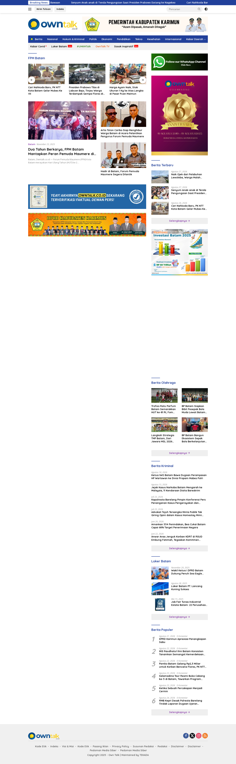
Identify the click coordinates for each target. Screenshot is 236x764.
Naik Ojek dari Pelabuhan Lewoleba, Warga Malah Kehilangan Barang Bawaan (188, 176)
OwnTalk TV (102, 46)
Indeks (60, 9)
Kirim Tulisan (44, 9)
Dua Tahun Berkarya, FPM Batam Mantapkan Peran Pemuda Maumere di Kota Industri (61, 153)
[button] (199, 9)
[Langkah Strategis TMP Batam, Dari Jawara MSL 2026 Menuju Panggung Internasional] (164, 424)
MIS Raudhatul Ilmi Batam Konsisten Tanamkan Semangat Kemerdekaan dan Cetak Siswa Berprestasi (181, 653)
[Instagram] (198, 736)
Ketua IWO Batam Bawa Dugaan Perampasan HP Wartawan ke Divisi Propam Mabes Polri (179, 477)
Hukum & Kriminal (73, 39)
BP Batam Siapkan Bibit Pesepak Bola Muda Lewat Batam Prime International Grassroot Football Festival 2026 (194, 409)
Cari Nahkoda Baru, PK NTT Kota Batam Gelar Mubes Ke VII (198, 2)
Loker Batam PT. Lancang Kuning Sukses (186, 588)
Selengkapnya (178, 220)
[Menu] (30, 9)
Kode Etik (40, 746)
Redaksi (162, 746)
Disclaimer (177, 746)
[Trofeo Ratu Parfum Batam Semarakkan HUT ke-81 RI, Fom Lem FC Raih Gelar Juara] (164, 395)
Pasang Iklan (100, 746)
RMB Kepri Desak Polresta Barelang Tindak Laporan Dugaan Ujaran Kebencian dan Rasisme (180, 702)
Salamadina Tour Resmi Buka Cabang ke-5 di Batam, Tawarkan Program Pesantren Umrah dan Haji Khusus (182, 677)
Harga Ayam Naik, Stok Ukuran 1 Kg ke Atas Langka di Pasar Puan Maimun (126, 90)
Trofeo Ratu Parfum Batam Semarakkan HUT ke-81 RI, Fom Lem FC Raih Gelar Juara (163, 409)
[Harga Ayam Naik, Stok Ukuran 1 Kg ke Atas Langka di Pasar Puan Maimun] (128, 74)
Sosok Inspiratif (123, 46)
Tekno (138, 39)
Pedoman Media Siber (103, 750)
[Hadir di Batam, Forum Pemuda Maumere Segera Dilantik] (123, 155)
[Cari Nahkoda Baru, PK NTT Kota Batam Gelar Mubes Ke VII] (46, 74)
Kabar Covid (37, 46)
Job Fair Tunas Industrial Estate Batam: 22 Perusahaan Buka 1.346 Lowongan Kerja (189, 603)
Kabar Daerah (194, 39)
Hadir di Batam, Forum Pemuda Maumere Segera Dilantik (120, 173)
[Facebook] (186, 736)
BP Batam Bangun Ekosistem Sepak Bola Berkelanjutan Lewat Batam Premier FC (193, 438)
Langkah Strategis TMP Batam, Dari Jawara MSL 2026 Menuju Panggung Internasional (162, 438)
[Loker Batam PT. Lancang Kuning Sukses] (160, 588)
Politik (93, 39)
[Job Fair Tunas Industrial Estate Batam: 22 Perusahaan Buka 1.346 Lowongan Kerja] (160, 604)
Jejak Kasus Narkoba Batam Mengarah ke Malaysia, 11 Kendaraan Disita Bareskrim (176, 489)
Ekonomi (107, 39)
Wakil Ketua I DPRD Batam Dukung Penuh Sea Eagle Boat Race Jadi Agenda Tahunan (187, 572)
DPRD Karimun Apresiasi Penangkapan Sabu (182, 640)
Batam (31, 144)
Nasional (52, 39)
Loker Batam (59, 46)
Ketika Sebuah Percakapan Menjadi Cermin (180, 690)
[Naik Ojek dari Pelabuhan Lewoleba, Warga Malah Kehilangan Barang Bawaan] (160, 176)
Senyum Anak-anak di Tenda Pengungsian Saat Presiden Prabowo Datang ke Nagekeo (99, 2)
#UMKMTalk (84, 46)
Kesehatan (153, 39)
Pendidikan (123, 39)
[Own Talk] (52, 24)
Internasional (173, 39)
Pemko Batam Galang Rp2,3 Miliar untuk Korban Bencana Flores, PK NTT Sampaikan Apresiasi (182, 665)
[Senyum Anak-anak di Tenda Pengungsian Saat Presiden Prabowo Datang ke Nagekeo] (160, 192)
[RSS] (205, 736)
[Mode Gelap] (206, 9)
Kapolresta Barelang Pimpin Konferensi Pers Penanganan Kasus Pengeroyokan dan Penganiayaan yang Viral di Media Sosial (178, 501)
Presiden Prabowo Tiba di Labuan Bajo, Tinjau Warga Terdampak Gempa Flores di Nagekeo (86, 90)
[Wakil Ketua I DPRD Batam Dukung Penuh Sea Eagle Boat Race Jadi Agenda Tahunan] (160, 572)
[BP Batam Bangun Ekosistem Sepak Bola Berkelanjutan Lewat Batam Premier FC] (195, 424)
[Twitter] (192, 736)
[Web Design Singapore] (179, 115)
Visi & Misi (68, 746)
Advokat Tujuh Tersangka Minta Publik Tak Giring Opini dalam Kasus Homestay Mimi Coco (176, 514)
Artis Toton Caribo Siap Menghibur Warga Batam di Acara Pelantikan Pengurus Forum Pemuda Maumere (122, 133)
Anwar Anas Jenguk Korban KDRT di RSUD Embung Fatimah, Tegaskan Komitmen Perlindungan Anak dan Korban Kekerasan (177, 538)
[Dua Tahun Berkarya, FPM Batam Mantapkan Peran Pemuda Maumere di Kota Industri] (62, 120)
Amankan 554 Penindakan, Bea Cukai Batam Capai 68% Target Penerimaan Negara (178, 526)
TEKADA (144, 755)
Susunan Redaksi (143, 746)
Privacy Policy (120, 746)
